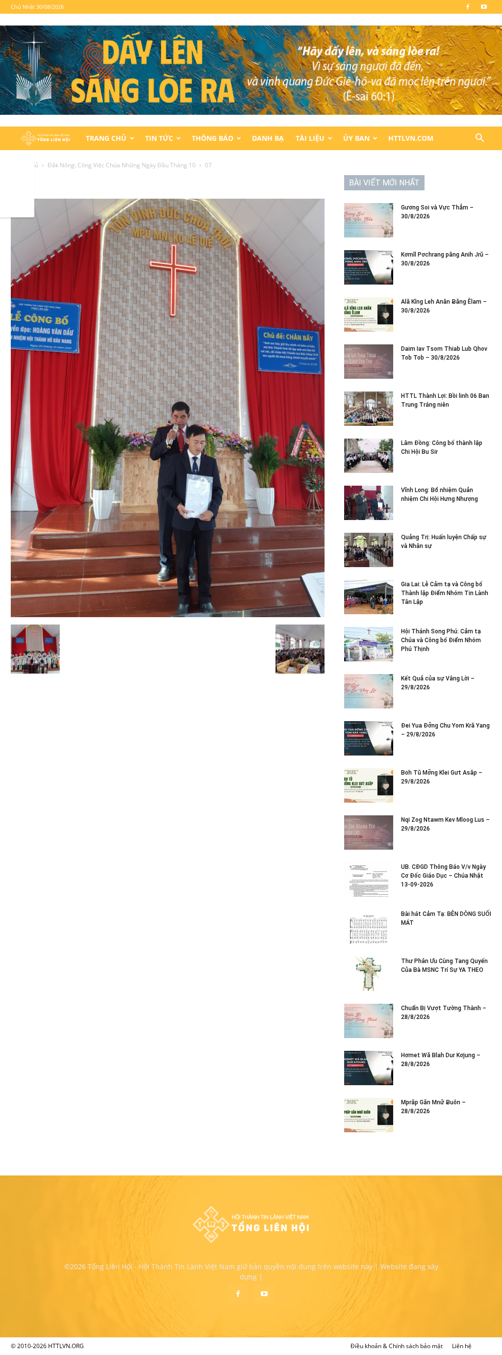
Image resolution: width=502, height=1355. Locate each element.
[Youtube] (484, 7)
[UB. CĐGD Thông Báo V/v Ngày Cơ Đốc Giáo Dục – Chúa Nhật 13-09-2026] (368, 879)
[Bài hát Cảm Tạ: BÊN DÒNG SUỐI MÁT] (368, 927)
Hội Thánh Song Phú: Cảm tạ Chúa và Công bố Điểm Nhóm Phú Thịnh (441, 640)
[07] (168, 614)
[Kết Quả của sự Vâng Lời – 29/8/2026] (368, 691)
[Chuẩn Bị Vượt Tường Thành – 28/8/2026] (368, 1021)
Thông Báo (212, 138)
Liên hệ (462, 1346)
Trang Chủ (106, 138)
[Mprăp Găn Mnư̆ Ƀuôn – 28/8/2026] (368, 1115)
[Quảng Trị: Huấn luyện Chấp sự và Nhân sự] (368, 550)
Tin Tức (159, 138)
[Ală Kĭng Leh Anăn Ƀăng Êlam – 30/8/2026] (368, 314)
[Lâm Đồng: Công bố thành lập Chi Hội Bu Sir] (368, 456)
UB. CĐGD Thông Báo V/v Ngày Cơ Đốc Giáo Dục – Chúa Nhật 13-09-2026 (443, 875)
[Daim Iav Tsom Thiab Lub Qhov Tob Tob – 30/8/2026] (368, 361)
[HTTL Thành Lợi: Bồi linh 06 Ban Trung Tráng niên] (368, 408)
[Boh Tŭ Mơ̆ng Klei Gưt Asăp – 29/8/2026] (368, 785)
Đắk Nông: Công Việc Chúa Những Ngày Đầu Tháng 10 (122, 165)
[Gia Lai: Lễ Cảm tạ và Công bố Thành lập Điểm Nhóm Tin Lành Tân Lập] (368, 597)
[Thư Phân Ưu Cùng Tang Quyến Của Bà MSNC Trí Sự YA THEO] (368, 974)
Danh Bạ (268, 138)
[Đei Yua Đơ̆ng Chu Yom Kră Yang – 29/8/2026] (368, 738)
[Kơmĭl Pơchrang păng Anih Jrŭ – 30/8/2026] (368, 267)
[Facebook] (467, 7)
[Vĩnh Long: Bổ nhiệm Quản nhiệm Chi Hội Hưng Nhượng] (368, 503)
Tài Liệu (310, 138)
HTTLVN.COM (410, 138)
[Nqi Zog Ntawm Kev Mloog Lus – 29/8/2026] (368, 832)
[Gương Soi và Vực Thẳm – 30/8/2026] (368, 220)
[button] (479, 139)
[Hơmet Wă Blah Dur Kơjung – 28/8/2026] (368, 1068)
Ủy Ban (356, 138)
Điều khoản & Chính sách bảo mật (397, 1346)
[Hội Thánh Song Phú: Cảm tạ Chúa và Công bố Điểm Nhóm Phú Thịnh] (368, 644)
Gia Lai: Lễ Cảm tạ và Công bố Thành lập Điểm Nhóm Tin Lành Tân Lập (444, 593)
